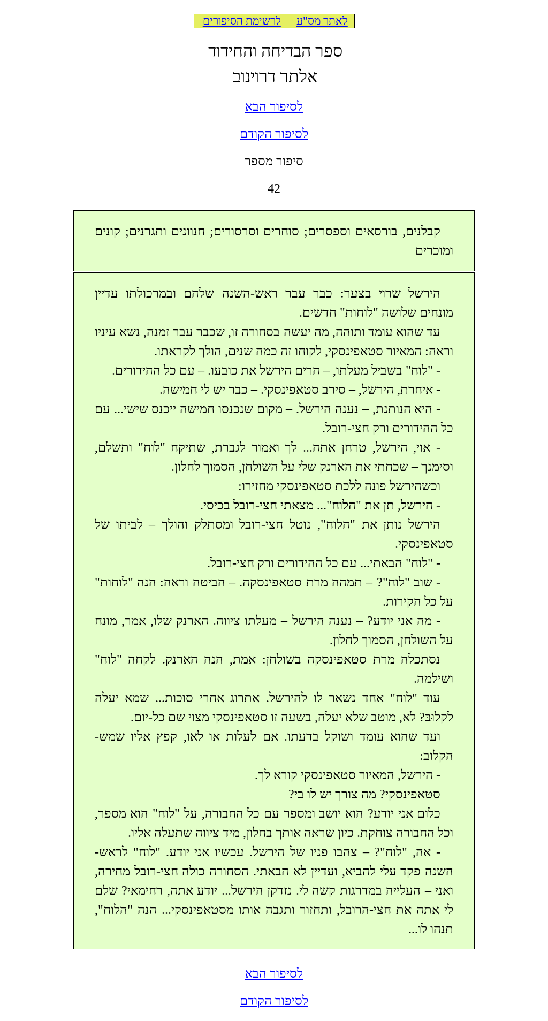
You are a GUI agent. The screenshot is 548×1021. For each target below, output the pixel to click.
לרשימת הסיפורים (242, 20)
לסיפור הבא (274, 106)
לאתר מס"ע (322, 20)
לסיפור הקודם (274, 134)
